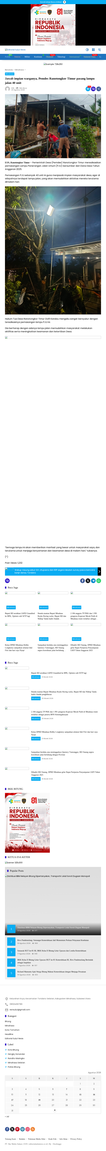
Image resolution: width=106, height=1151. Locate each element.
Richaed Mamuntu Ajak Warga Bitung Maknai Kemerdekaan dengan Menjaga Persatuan (51, 972)
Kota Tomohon (12, 1030)
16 (94, 1095)
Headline (9, 1034)
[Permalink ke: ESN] (8, 88)
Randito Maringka (16, 1058)
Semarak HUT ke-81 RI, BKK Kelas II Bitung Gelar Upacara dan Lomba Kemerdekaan (51, 951)
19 (39, 1100)
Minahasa (10, 74)
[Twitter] (88, 580)
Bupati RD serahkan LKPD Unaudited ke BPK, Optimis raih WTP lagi (20, 614)
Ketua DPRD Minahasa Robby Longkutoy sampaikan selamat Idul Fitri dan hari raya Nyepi (18, 647)
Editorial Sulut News (14, 1038)
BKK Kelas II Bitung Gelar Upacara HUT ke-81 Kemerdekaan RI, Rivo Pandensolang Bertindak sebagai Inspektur (55, 961)
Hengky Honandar (16, 1054)
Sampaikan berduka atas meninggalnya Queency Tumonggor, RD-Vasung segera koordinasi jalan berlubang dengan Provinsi (53, 648)
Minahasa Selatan (16, 1062)
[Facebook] (82, 580)
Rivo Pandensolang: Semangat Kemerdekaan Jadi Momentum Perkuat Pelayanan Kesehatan (53, 940)
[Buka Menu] (93, 49)
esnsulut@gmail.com (20, 1009)
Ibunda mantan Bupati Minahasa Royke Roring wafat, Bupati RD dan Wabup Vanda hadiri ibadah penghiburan (52, 616)
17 (12, 1100)
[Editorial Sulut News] (15, 49)
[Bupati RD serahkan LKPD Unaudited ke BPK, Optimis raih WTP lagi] (20, 601)
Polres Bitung (14, 1067)
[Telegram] (93, 580)
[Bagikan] (98, 89)
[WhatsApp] (98, 580)
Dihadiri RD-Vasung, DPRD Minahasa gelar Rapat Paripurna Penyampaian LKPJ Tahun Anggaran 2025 (85, 647)
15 (80, 1095)
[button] (87, 49)
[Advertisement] (53, 1131)
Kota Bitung (13, 1049)
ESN (12, 88)
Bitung (8, 1021)
